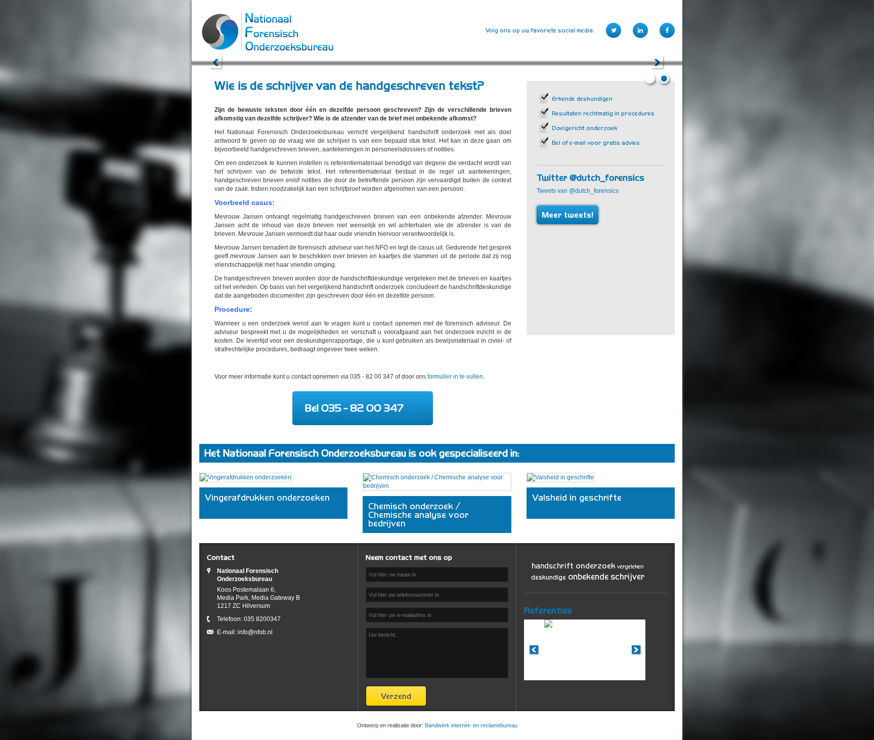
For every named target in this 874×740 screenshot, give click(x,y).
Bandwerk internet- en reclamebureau (471, 725)
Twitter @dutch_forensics (590, 177)
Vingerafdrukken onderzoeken (267, 497)
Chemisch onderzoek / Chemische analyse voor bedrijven (418, 514)
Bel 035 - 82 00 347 (354, 408)
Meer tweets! (567, 215)
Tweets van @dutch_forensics (578, 190)
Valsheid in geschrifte (577, 497)
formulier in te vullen (455, 376)
